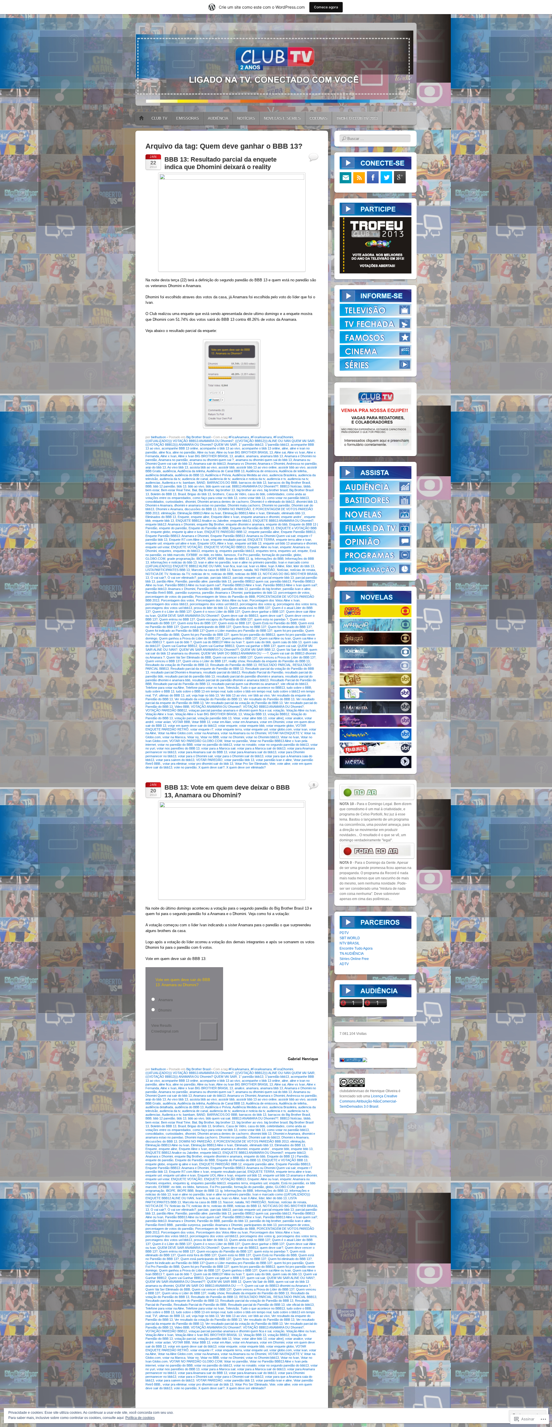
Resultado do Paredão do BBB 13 (233, 665)
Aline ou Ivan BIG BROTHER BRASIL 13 (244, 452)
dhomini (190, 501)
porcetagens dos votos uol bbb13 (168, 608)
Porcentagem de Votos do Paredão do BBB (225, 596)
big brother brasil (276, 490)
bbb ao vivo (196, 486)
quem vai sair (286, 646)
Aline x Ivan (168, 456)
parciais (203, 577)
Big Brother (206, 490)
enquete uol (153, 543)
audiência (169, 471)
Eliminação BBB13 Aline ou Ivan (199, 513)
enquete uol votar (157, 547)
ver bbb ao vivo (259, 695)
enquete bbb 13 (163, 520)
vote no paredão (185, 767)
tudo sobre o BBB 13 (159, 691)
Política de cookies (140, 1418)
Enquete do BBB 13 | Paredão (287, 1156)
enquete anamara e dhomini (260, 517)
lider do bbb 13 (304, 566)
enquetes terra (266, 551)
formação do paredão (277, 555)
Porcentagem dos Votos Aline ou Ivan (222, 600)
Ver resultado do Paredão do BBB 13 (269, 699)
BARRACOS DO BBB (222, 482)
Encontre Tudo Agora (356, 948)
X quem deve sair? (211, 767)
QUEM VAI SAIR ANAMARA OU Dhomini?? (209, 649)
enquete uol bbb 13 (248, 543)
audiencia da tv (170, 479)
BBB (148, 486)
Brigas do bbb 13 (199, 494)
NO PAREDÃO (264, 570)
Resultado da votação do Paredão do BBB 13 (176, 665)
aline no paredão (183, 452)
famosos (230, 555)
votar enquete (227, 725)
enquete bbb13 (240, 520)
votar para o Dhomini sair (195, 756)
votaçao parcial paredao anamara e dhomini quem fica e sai (230, 710)
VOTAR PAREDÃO (209, 760)
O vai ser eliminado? (182, 577)
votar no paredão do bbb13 (213, 744)
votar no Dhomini (232, 737)
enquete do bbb (277, 524)
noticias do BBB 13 (248, 574)
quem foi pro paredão (289, 630)
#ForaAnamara (261, 437)
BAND (201, 482)
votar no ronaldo (245, 744)
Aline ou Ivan (206, 452)
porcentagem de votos (294, 592)
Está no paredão (292, 1183)
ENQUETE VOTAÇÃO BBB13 (225, 547)
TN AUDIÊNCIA (352, 954)
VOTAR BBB (181, 722)
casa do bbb (256, 494)
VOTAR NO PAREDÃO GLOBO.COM (195, 741)
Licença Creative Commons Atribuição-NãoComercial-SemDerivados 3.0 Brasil (368, 1101)
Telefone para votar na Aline (164, 687)
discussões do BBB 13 (200, 509)
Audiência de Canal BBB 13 (225, 471)
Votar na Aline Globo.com (175, 733)
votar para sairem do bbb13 (175, 760)
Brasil (182, 494)
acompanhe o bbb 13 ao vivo (220, 448)
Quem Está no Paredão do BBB (275, 623)
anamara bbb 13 (271, 456)
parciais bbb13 (220, 577)
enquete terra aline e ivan (293, 539)
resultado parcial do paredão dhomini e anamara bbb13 (230, 680)
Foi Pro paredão (249, 555)
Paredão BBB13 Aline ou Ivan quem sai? (193, 585)
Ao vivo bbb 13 (177, 467)
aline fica (165, 452)
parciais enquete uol (246, 577)
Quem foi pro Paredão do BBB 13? (205, 634)
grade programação (181, 558)
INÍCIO (141, 118)
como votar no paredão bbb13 (288, 498)
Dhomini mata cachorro (244, 505)
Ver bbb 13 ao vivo (233, 695)
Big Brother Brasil (198, 437)
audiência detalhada (159, 475)
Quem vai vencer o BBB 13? (232, 657)
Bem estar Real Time (175, 490)
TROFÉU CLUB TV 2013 (357, 118)
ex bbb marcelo (174, 555)
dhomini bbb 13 (306, 501)
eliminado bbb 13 (293, 513)
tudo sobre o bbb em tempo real (249, 691)
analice (239, 456)
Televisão (232, 687)
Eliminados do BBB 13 (160, 517)
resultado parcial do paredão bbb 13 (190, 676)
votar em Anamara (245, 722)
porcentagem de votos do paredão (169, 596)
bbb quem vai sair (218, 486)
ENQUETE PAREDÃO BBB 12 (225, 532)
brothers (219, 494)
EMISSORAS (187, 118)
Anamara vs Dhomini (241, 463)
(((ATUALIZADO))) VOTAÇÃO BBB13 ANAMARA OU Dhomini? (189, 441)
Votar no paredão (236, 741)
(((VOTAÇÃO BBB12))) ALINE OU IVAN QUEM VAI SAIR (275, 441)
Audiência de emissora (261, 471)
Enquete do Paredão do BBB (208, 528)
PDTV (344, 933)
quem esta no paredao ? (271, 619)
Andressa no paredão (301, 463)
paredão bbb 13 (220, 581)
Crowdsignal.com (165, 1031)
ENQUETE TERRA (261, 539)
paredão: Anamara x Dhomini (222, 592)
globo (297, 555)
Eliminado (273, 513)
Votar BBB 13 (201, 722)
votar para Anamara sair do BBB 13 (202, 752)
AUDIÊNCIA (218, 118)
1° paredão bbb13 (251, 444)
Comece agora (326, 7)
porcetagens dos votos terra (297, 604)
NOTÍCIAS (246, 118)
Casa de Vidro (236, 494)
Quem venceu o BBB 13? (163, 661)
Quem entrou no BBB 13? (177, 619)
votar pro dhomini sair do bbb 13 (210, 763)
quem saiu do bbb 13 (287, 642)
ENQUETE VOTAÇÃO (186, 547)
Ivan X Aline (276, 566)
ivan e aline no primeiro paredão (254, 562)
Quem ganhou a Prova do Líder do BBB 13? (189, 638)
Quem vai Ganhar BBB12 (179, 646)
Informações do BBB (269, 558)
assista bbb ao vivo (203, 467)
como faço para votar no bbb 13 (215, 498)
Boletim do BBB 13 (163, 494)
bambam (189, 482)
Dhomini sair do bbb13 (264, 1137)
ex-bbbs (216, 555)
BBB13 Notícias (291, 486)
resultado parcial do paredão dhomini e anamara (249, 676)
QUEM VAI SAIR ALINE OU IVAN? (291, 1278)
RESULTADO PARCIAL (274, 665)
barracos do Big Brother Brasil (289, 482)
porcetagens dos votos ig (257, 604)
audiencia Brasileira (282, 475)
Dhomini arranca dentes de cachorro (223, 501)
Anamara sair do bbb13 (209, 463)
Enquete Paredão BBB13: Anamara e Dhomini (177, 536)
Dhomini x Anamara (169, 509)
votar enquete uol (256, 729)
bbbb (307, 486)
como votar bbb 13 (252, 498)
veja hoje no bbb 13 (205, 695)
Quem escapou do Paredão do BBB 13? (224, 619)
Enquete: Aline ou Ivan (263, 547)
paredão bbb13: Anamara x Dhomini (170, 589)
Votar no (193, 737)
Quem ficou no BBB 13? (249, 627)
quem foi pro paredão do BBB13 (253, 634)
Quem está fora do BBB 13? (196, 623)
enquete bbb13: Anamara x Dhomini (170, 524)
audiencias (152, 482)
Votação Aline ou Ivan (301, 710)
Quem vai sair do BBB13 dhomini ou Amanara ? (277, 1285)
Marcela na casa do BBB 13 (210, 570)
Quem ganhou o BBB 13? (239, 638)
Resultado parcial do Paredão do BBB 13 (181, 684)
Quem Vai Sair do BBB (292, 649)
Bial (194, 490)
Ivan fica (229, 566)
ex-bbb (204, 555)
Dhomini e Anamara (158, 505)
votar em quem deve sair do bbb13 (192, 725)
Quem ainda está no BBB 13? (249, 608)
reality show (237, 661)
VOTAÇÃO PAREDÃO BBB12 (166, 710)
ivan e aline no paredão (214, 562)
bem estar (152, 490)
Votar (236, 718)
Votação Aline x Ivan (159, 714)
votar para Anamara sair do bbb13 (252, 752)
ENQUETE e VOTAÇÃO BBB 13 (284, 1160)
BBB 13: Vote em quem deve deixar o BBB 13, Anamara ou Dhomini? (227, 791)
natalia (248, 570)
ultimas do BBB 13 (171, 695)
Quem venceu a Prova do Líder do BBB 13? (284, 657)
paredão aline (198, 581)
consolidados (154, 501)
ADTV (344, 964)
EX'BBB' (192, 555)
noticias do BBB (222, 574)
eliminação (168, 513)
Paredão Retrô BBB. (159, 592)
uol (188, 695)
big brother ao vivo (249, 490)
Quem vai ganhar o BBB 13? (256, 646)
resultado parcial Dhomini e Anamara (176, 672)
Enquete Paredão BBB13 (298, 532)
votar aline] (275, 718)
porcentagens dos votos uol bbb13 (214, 604)
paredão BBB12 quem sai (250, 581)
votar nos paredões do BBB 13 (178, 748)
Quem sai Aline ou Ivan (275, 638)
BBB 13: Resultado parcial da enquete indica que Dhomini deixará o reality (220, 163)
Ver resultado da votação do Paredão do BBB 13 (208, 699)
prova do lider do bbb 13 (210, 608)
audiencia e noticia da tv (248, 479)
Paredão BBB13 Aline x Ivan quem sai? (290, 585)
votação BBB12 (278, 714)
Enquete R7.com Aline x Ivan (189, 539)
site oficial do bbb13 (294, 684)
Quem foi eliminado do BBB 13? (290, 627)
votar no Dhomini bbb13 (262, 737)
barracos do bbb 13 (252, 482)
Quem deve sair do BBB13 (239, 615)
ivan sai (242, 566)
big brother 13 (225, 490)
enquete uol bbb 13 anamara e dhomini (290, 543)
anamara (252, 456)
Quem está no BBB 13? (234, 623)
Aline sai (280, 452)
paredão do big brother (265, 589)
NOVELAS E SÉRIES (282, 118)
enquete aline (200, 517)
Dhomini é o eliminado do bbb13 (272, 501)
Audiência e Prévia (218, 475)
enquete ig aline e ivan (187, 532)
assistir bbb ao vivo (291, 467)
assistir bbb (226, 467)
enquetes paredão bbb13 (236, 551)
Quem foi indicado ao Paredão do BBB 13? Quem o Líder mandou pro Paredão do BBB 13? (208, 630)
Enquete (183, 517)
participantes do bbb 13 (260, 592)
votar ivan (300, 729)
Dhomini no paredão (276, 505)
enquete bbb (280, 1149)
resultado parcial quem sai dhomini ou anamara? (245, 684)
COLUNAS (318, 118)
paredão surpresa (187, 592)
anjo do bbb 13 (155, 467)
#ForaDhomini (283, 437)
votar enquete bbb (251, 725)
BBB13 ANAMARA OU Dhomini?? (255, 486)
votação (278, 710)
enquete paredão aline (263, 532)
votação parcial (185, 718)
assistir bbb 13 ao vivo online (256, 467)
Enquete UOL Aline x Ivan (215, 543)
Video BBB (182, 706)
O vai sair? (158, 577)
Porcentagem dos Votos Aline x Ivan (275, 600)
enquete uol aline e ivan (179, 543)
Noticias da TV (180, 574)
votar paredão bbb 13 (239, 760)
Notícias (282, 570)
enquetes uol (287, 551)
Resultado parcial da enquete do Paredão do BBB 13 (207, 668)
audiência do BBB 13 (189, 475)
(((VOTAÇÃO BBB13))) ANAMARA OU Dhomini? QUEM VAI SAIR (191, 444)
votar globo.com (280, 729)
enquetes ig (210, 551)
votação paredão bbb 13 (214, 718)
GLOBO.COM (155, 558)
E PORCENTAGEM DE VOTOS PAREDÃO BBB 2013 (251, 1141)
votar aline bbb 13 (254, 718)
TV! (154, 695)
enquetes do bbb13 (186, 551)
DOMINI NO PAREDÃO (234, 509)
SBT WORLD (350, 938)
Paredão (181, 581)
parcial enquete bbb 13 (278, 577)
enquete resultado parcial (228, 539)
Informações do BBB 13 (271, 1190)
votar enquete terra (228, 729)
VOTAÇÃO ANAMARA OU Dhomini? (216, 706)
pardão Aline (165, 581)
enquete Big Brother (210, 524)
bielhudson (158, 437)
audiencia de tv (220, 479)
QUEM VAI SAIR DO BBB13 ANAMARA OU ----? (235, 653)
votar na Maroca (173, 737)
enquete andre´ (291, 517)
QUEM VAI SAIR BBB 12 (258, 649)
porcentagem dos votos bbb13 (166, 604)
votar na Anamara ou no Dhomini (243, 733)
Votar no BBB (209, 737)
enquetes (164, 551)
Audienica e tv (171, 482)
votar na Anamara (206, 733)
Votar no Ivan (290, 737)
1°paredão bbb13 (277, 444)
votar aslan (163, 722)
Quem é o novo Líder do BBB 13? (216, 611)
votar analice (294, 718)
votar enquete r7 (201, 729)
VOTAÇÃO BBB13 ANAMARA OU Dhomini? (273, 706)
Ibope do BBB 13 (237, 558)
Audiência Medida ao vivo (250, 475)
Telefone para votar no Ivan (205, 687)
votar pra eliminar (175, 763)
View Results (161, 1026)
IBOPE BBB (216, 558)
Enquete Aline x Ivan (225, 517)
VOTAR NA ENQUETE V (285, 733)
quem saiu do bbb (258, 642)
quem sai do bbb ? (179, 642)
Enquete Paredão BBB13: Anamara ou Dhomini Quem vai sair (253, 536)
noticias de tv (200, 574)
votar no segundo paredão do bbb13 (283, 744)
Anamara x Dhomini (271, 463)
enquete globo (160, 532)
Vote (272, 763)
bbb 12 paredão (164, 486)
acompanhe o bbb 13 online (261, 448)
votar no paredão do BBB (175, 744)
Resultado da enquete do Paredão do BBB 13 (278, 661)
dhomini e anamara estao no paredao (200, 505)
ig (252, 558)
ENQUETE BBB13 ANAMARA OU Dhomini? (283, 520)
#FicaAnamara (239, 437)
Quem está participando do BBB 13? (206, 627)
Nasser (237, 570)
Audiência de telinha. (293, 471)
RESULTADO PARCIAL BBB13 (294, 1297)
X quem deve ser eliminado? (246, 767)
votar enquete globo (280, 725)
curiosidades (174, 501)
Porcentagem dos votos (177, 600)
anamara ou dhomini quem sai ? (211, 460)
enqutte (303, 551)
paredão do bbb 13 (235, 589)
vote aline (283, 763)
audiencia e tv (276, 479)
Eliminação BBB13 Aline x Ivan (244, 513)
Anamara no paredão (173, 460)
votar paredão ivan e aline (274, 760)
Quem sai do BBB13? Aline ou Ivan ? (218, 642)
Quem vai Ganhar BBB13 (216, 646)
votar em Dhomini (272, 722)
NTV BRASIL (350, 943)
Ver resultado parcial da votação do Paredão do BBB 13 (244, 703)
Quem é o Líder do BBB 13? (171, 611)
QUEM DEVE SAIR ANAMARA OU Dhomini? (188, 615)
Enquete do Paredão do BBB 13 (252, 528)
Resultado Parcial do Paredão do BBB (200, 1304)
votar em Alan (221, 722)
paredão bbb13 (280, 581)
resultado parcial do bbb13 (221, 672)
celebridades (276, 494)
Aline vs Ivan (296, 452)
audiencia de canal (195, 479)
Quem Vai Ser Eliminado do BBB (188, 657)
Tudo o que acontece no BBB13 (263, 687)
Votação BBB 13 (255, 714)
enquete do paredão (173, 528)
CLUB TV (159, 118)
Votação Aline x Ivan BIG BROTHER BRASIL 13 (208, 714)
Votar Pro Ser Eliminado (251, 763)
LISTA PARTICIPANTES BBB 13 (167, 570)
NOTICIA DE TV (156, 574)
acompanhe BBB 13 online (180, 448)
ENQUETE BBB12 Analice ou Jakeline (202, 520)
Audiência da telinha (191, 471)
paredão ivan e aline (296, 589)
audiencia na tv (298, 479)
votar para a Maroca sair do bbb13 (261, 748)
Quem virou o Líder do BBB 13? (205, 661)
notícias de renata (302, 570)
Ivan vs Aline (258, 566)
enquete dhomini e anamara (245, 524)
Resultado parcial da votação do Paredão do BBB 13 (256, 1300)
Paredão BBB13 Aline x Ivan (242, 585)
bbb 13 (181, 486)
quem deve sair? (271, 615)
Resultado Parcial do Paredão (262, 672)
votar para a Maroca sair (218, 748)
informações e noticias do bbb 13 (174, 562)
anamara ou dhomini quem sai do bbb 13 (263, 460)
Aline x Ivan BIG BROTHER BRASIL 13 (205, 456)
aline (285, 448)
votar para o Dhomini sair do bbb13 (238, 756)
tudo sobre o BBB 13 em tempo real (200, 691)
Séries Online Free (354, 959)
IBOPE (201, 558)
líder (289, 566)
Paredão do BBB (208, 589)
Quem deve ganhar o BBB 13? (263, 611)
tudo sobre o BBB (299, 687)
